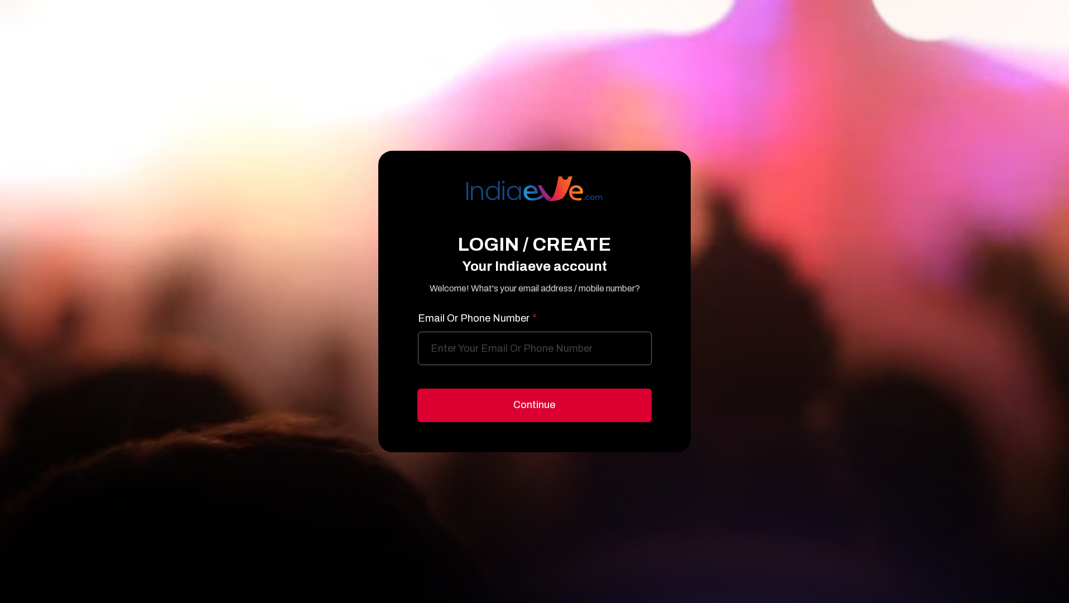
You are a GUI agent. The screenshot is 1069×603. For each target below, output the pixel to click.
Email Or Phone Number (477, 318)
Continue (534, 404)
